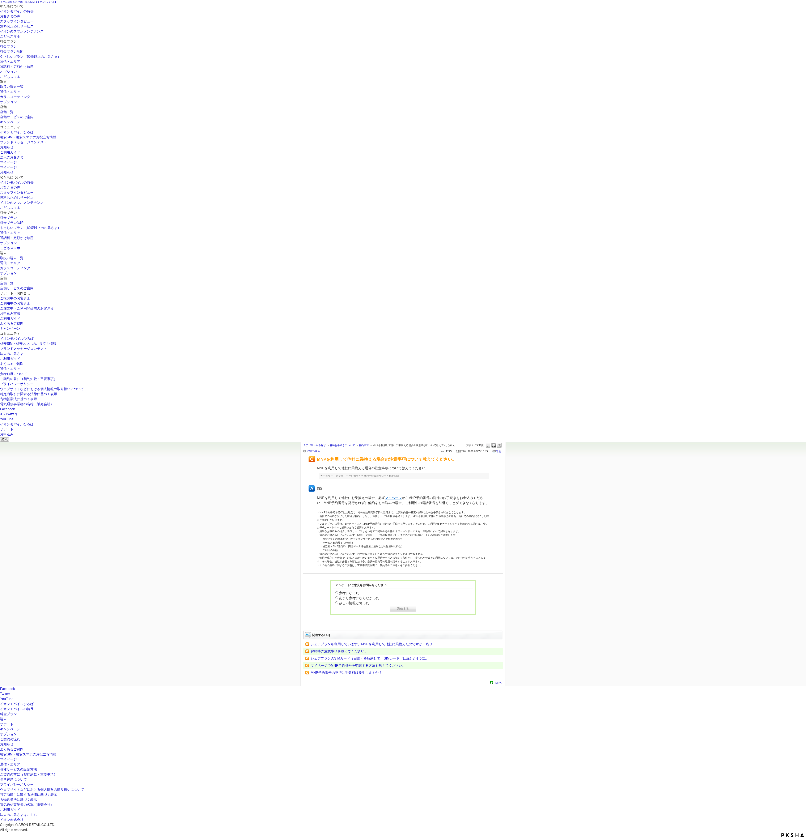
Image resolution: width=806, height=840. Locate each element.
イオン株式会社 (12, 820)
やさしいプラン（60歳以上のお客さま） (30, 56)
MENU (4, 439)
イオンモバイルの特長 (17, 11)
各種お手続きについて (342, 445)
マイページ (8, 162)
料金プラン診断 (12, 51)
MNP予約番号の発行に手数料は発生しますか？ (346, 672)
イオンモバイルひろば (17, 132)
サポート (6, 724)
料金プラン (8, 46)
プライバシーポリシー (17, 384)
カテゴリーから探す (314, 445)
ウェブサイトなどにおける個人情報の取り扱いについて (42, 389)
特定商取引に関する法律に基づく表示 (28, 394)
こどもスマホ (10, 36)
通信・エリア (10, 61)
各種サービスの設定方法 (18, 769)
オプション (8, 71)
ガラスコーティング (15, 97)
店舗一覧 (6, 112)
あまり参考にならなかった (359, 598)
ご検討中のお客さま (15, 298)
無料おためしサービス (17, 26)
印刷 (498, 451)
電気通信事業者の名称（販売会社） (27, 404)
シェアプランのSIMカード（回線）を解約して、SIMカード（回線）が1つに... (369, 658)
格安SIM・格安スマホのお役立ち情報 (28, 137)
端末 (3, 719)
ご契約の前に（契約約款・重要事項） (28, 379)
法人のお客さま (12, 157)
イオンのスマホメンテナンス (22, 31)
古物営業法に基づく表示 (18, 399)
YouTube (6, 419)
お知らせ (6, 147)
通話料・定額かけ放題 (17, 66)
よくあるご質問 (12, 323)
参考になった (349, 593)
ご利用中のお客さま (15, 303)
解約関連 (364, 445)
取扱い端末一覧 (12, 87)
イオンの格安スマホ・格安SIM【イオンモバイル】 (28, 1)
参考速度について (13, 374)
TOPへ (498, 682)
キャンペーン (10, 122)
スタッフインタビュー (17, 21)
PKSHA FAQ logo (792, 835)
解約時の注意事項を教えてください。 (339, 651)
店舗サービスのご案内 (17, 117)
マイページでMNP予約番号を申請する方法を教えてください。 (358, 665)
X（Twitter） (9, 414)
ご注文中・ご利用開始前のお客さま (27, 308)
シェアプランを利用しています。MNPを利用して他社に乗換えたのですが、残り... (373, 644)
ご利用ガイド (10, 152)
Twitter (5, 694)
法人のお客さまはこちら (18, 814)
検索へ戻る (313, 450)
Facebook (7, 409)
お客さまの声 (10, 16)
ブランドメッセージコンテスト (23, 142)
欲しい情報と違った (354, 603)
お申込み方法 (10, 313)
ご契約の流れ (10, 739)
